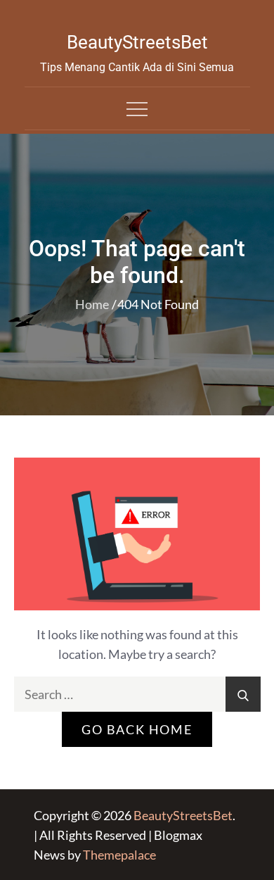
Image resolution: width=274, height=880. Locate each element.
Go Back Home (137, 729)
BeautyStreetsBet (137, 42)
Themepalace (119, 854)
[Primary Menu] (137, 108)
